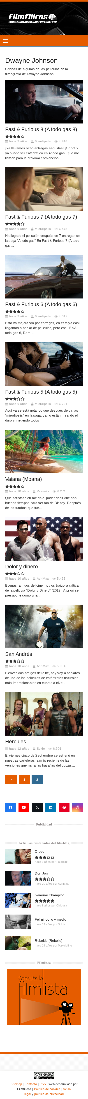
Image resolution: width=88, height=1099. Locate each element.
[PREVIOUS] (11, 779)
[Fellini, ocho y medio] (18, 922)
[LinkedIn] (50, 807)
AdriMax (43, 578)
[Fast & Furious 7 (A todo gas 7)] (44, 189)
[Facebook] (10, 807)
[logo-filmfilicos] (33, 18)
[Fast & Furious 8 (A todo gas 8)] (44, 101)
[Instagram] (77, 807)
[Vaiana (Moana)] (44, 451)
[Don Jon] (18, 878)
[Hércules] (44, 714)
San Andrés (18, 654)
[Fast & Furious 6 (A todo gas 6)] (44, 276)
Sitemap (16, 1084)
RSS (42, 1084)
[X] (37, 807)
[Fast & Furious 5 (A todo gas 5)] (44, 364)
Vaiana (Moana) (23, 479)
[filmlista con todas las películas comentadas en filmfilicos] (44, 1024)
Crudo (39, 851)
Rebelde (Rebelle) (48, 940)
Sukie (41, 748)
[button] (6, 41)
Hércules (15, 742)
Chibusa (61, 905)
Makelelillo (65, 945)
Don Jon (41, 873)
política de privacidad (49, 1094)
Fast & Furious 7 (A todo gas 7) (41, 217)
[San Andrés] (44, 626)
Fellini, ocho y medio (50, 919)
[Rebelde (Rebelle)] (18, 943)
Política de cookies (47, 1089)
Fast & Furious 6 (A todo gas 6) (41, 304)
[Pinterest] (64, 807)
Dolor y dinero (21, 567)
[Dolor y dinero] (44, 539)
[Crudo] (18, 856)
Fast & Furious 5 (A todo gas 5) (41, 392)
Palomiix (43, 491)
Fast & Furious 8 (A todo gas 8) (41, 129)
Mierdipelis (43, 141)
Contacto (31, 1084)
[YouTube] (24, 807)
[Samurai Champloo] (18, 900)
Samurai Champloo (49, 895)
